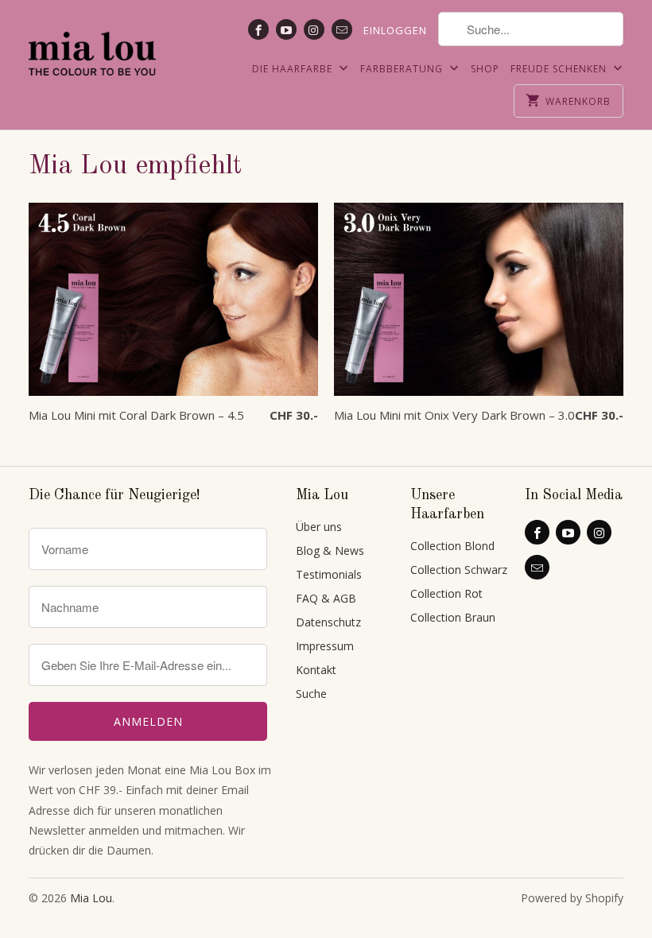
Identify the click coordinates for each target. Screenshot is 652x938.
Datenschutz (328, 622)
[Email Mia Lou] (342, 29)
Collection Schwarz (458, 569)
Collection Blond (452, 545)
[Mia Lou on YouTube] (286, 29)
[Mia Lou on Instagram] (314, 29)
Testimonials (329, 574)
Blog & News (330, 550)
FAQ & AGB (326, 598)
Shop (485, 69)
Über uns (319, 526)
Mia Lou (91, 897)
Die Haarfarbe (294, 69)
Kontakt (316, 669)
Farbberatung (403, 69)
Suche (311, 693)
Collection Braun (452, 617)
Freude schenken (560, 69)
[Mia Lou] (92, 44)
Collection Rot (446, 593)
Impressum (325, 645)
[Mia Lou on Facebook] (258, 29)
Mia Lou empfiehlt (135, 166)
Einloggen (395, 30)
